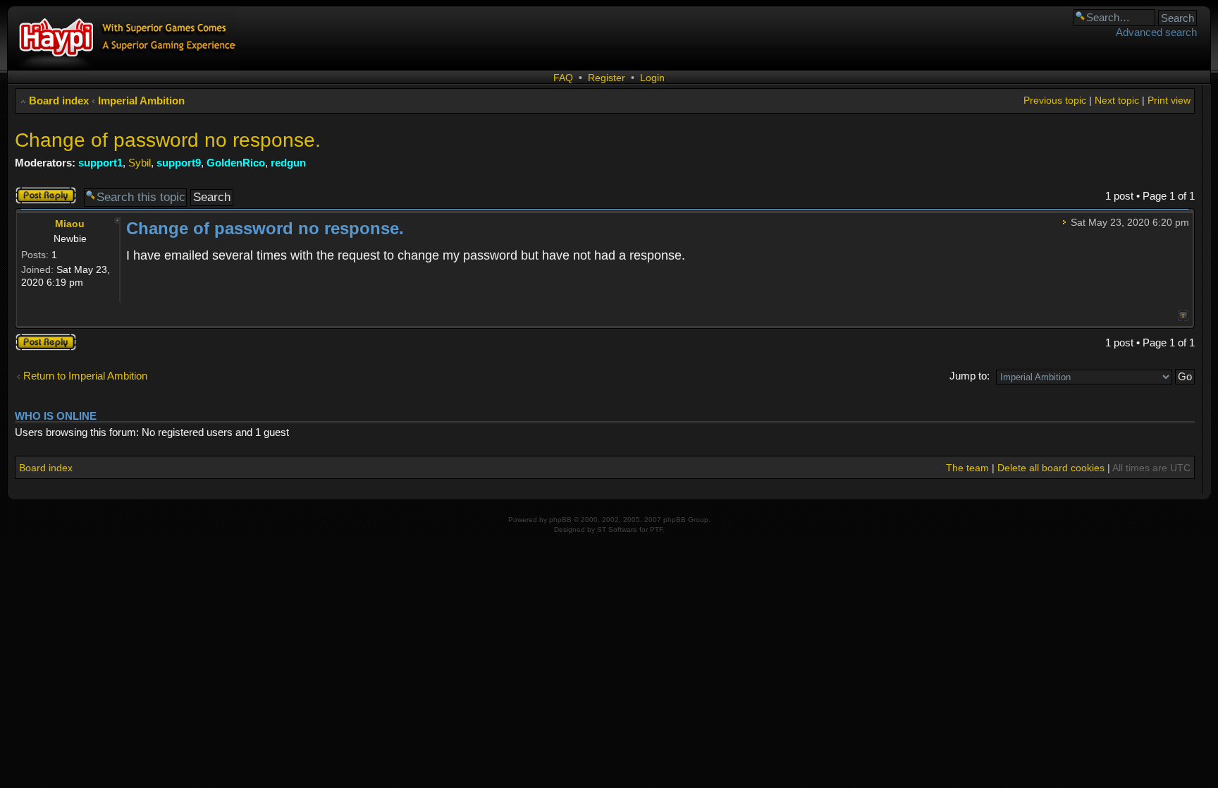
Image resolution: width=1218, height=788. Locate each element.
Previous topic (1054, 100)
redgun (288, 163)
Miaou (70, 223)
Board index (59, 101)
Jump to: (969, 376)
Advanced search (1156, 32)
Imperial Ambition (141, 101)
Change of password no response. (168, 140)
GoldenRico (236, 163)
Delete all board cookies (1051, 467)
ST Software (617, 529)
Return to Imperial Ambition (85, 376)
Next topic (1117, 100)
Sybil (139, 163)
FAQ (563, 77)
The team (967, 467)
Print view (1169, 100)
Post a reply (42, 192)
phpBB (560, 519)
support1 (100, 163)
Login (652, 77)
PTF (656, 529)
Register (606, 77)
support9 (178, 163)
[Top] (1183, 316)
